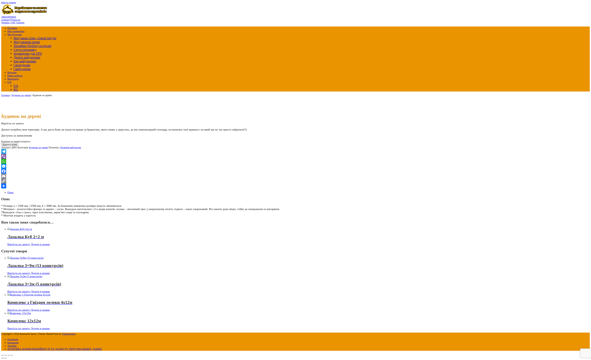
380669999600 (8, 17)
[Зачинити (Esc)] (11, 355)
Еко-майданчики (25, 61)
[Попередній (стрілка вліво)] (2, 358)
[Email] (295, 176)
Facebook (12, 339)
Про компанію (15, 31)
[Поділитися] (295, 185)
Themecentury (69, 334)
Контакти (13, 78)
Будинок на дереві (21, 95)
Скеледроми (22, 65)
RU (16, 89)
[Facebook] (295, 171)
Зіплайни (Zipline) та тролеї (32, 46)
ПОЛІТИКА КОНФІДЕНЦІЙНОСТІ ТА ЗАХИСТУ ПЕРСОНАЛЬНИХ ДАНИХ (54, 349)
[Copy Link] (295, 181)
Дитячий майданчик (70, 147)
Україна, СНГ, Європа (12, 22)
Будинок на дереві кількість (15, 141)
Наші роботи (15, 75)
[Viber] (295, 156)
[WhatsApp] (295, 161)
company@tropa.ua (10, 19)
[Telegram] (295, 151)
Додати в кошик (9, 144)
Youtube (12, 345)
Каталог (12, 72)
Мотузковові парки (27, 42)
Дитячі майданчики (27, 57)
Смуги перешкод (25, 49)
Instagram (12, 342)
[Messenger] (295, 166)
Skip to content (8, 2)
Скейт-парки (22, 69)
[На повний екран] (5, 355)
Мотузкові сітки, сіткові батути (35, 38)
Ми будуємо (14, 34)
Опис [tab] (10, 192)
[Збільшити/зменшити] (2, 355)
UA (9, 82)
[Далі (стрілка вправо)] (5, 358)
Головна (12, 28)
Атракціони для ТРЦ (28, 53)
